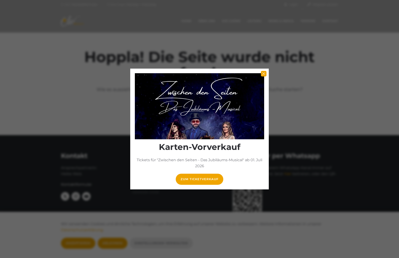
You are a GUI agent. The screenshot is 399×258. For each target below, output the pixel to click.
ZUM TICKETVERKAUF (199, 179)
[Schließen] (263, 73)
